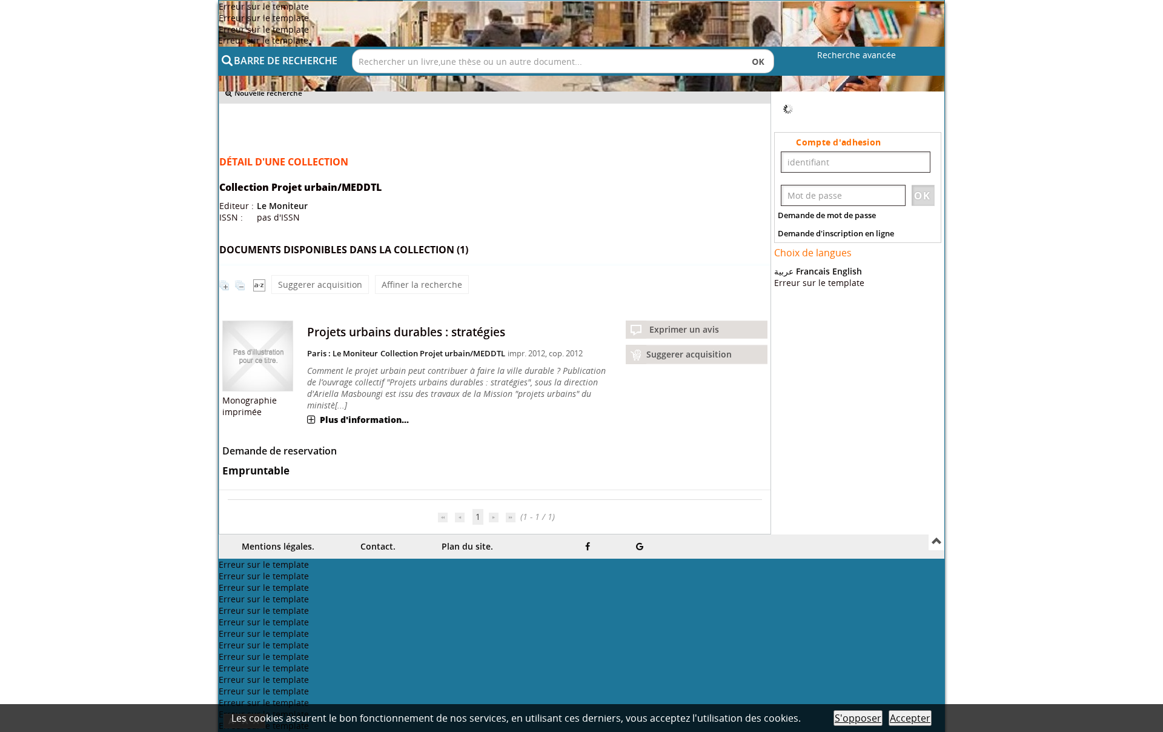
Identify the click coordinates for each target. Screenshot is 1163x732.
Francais (813, 425)
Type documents (816, 201)
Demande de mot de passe (827, 369)
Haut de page (936, 542)
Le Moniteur (282, 205)
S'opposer (858, 718)
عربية (784, 425)
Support (799, 158)
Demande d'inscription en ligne (836, 387)
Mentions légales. (278, 546)
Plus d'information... (364, 419)
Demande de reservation (279, 451)
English (847, 425)
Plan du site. (467, 546)
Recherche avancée (856, 55)
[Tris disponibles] (259, 284)
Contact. (378, 546)
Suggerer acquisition (320, 284)
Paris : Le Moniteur (342, 353)
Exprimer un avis (684, 329)
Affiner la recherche (422, 284)
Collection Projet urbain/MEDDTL (442, 353)
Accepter (910, 718)
